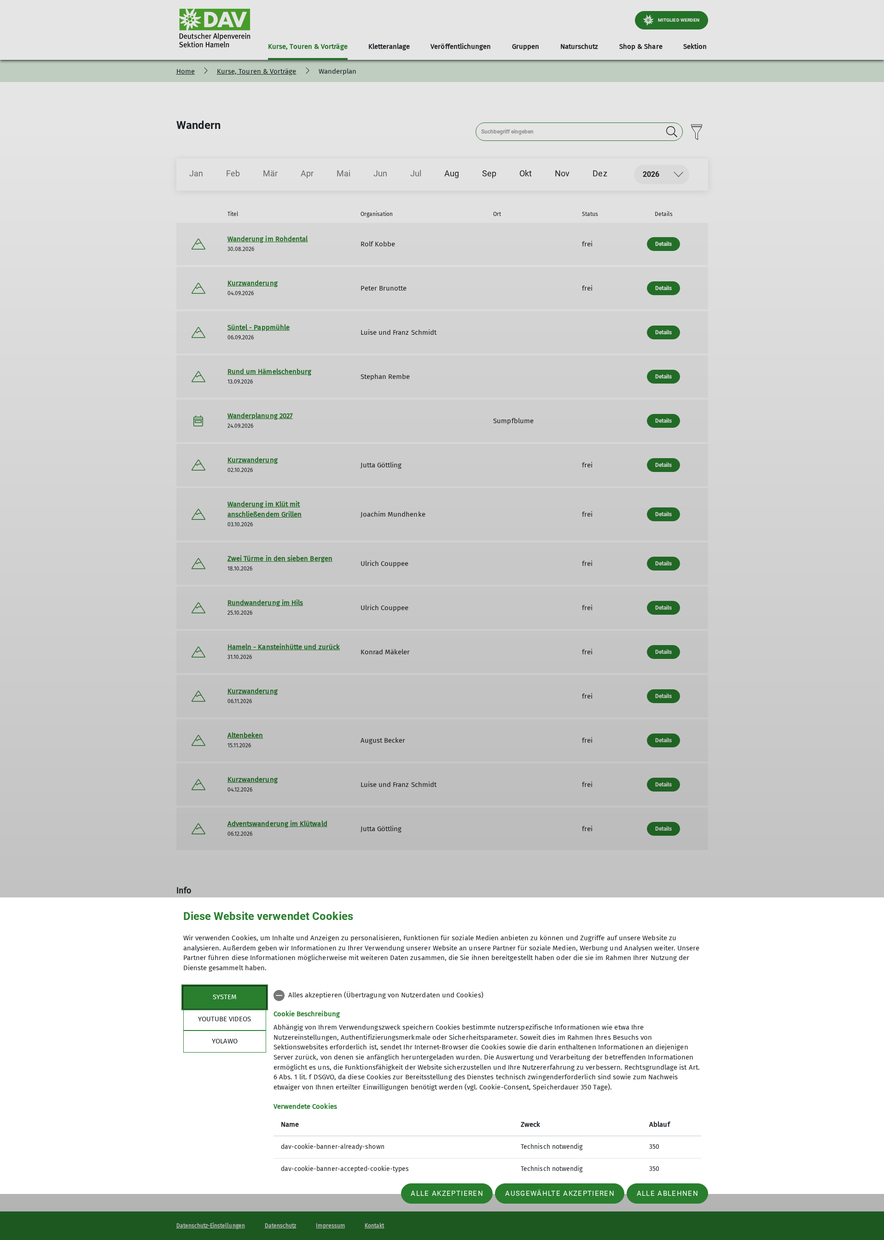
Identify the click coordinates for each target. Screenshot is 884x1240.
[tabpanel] (487, 1083)
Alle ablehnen (667, 1193)
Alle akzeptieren (447, 1193)
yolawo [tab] (225, 1041)
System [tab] (225, 997)
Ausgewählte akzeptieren (560, 1193)
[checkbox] (487, 995)
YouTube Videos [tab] (224, 1019)
